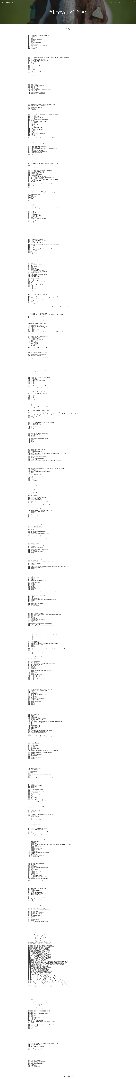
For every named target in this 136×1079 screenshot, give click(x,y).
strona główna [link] (100, 2)
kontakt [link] (130, 2)
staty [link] (115, 2)
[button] (134, 2)
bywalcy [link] (121, 2)
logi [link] (111, 2)
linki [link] (125, 2)
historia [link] (107, 2)
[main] (68, 12)
